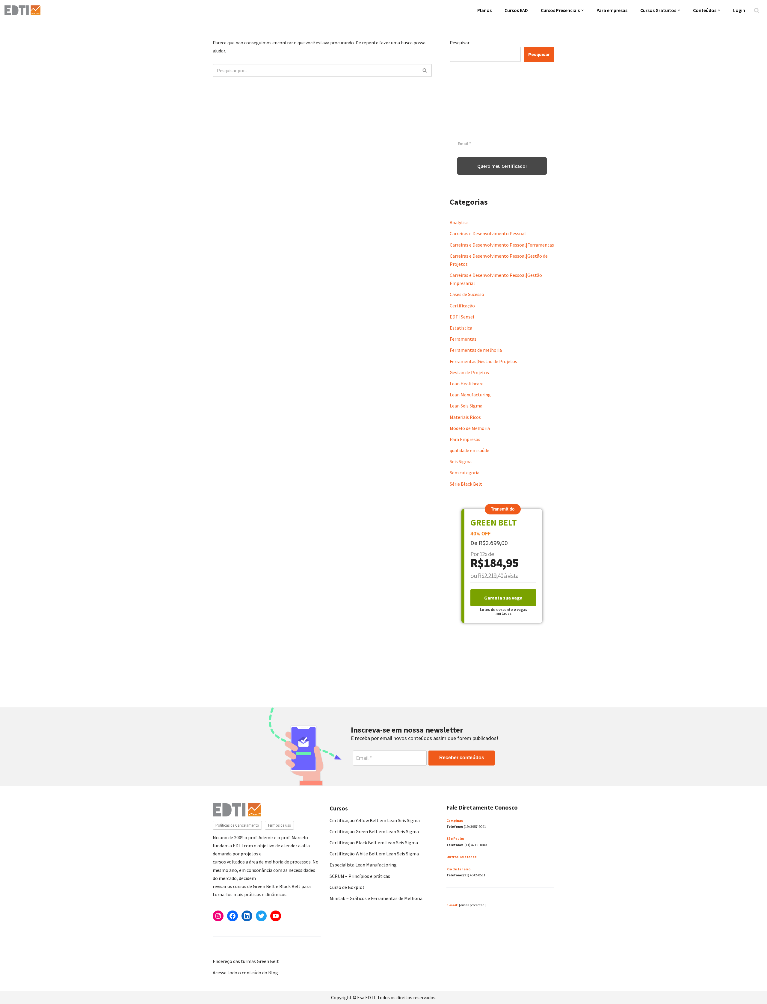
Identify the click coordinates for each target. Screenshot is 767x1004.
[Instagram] (218, 916)
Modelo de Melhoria (470, 428)
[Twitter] (261, 916)
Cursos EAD (516, 10)
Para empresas (612, 10)
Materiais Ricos (465, 417)
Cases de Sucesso (467, 294)
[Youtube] (275, 916)
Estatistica (461, 328)
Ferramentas (463, 339)
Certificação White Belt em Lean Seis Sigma (374, 854)
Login (739, 10)
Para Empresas (465, 439)
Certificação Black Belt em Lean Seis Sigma (374, 843)
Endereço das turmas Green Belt (246, 961)
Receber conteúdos (461, 757)
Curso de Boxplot (347, 887)
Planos (484, 10)
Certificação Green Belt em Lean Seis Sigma (374, 831)
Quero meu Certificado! (502, 166)
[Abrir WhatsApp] (15, 989)
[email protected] (472, 905)
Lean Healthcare (467, 383)
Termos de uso (279, 825)
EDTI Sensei (462, 317)
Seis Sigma (461, 461)
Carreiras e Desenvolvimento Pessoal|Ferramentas (502, 245)
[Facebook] (232, 916)
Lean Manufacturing (470, 395)
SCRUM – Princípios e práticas (360, 876)
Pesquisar (459, 43)
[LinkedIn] (246, 916)
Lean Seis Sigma (466, 406)
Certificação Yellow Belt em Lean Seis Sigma (375, 820)
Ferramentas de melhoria (476, 350)
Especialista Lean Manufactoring (363, 865)
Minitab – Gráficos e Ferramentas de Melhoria (376, 898)
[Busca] (757, 10)
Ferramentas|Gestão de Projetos (483, 361)
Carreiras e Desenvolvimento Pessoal (488, 233)
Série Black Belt (466, 484)
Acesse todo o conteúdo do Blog (245, 973)
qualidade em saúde (469, 450)
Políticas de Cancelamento (237, 825)
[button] (582, 10)
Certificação (462, 306)
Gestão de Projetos (469, 372)
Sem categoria (464, 472)
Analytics (459, 222)
